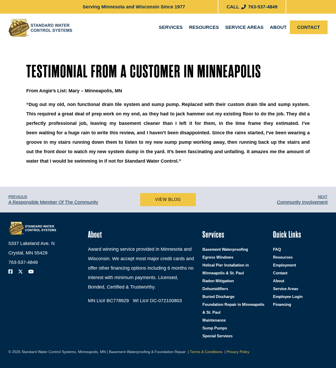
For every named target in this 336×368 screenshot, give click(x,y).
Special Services (217, 336)
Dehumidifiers (215, 288)
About (278, 27)
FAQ (277, 249)
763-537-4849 (23, 262)
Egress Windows (182, 57)
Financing (204, 55)
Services (171, 27)
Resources (204, 27)
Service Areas (244, 27)
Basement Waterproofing (191, 44)
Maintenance (214, 320)
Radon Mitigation (218, 281)
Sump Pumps (214, 328)
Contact (308, 27)
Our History (287, 42)
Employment (287, 55)
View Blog (168, 199)
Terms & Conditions (206, 352)
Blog (199, 42)
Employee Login (288, 296)
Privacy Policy (238, 352)
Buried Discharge (218, 296)
